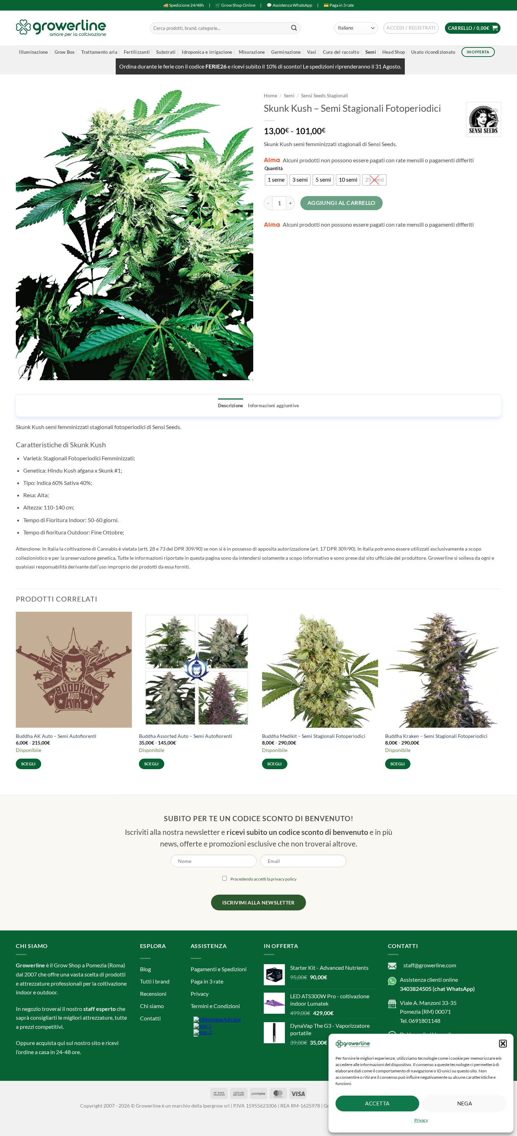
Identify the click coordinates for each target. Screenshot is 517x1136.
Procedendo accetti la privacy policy (263, 576)
